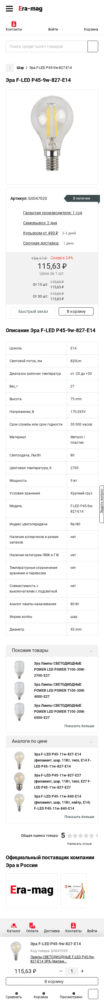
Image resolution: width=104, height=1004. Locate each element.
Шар (20, 68)
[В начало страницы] (93, 994)
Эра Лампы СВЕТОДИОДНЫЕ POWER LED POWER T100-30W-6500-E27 (60, 712)
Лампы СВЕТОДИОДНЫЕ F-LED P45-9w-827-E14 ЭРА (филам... (62, 959)
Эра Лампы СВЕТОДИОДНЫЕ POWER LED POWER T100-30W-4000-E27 (60, 691)
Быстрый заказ (33, 311)
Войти (53, 29)
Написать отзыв (79, 844)
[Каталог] (9, 9)
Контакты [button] (14, 29)
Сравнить (14, 997)
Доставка (52, 931)
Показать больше (79, 726)
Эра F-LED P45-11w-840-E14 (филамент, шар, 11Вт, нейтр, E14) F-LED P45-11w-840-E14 (62, 802)
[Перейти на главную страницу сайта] (43, 8)
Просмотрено (71, 997)
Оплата (32, 931)
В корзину (76, 311)
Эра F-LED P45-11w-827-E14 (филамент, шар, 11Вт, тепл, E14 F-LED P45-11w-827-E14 (62, 760)
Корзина (91, 29)
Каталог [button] (14, 931)
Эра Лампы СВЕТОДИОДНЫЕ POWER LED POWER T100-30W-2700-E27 (60, 669)
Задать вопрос (102, 501)
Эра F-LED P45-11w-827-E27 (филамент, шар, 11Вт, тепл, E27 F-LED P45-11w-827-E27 (62, 781)
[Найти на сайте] (93, 46)
